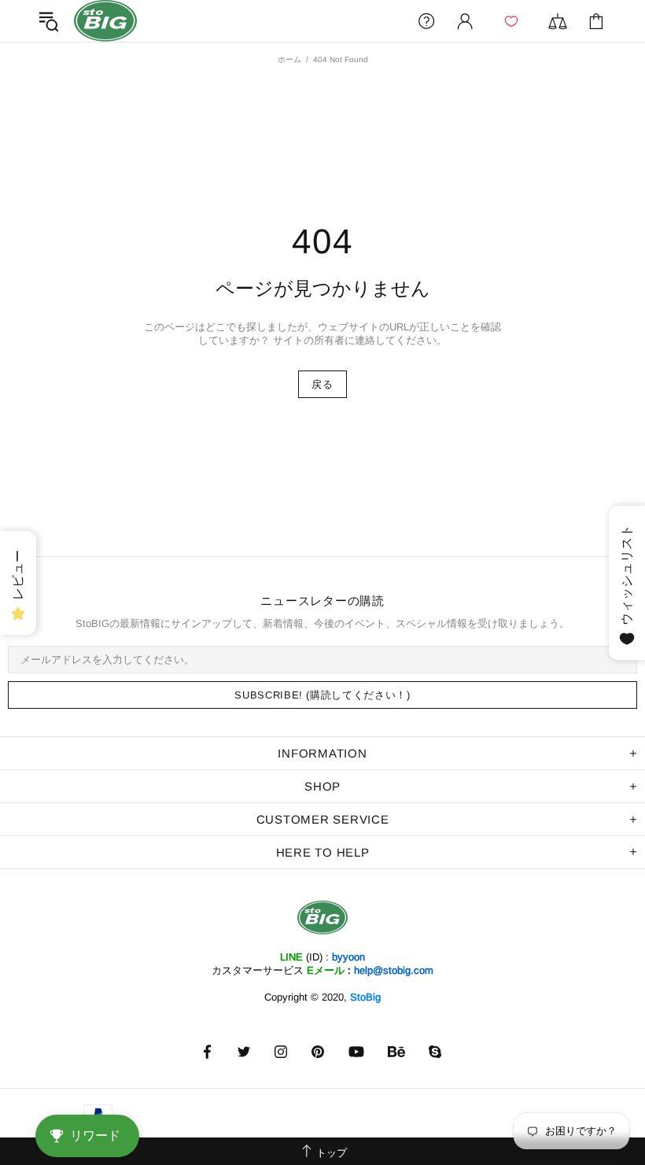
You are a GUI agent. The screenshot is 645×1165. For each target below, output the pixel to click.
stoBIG (105, 21)
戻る (322, 384)
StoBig (365, 997)
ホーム (289, 59)
